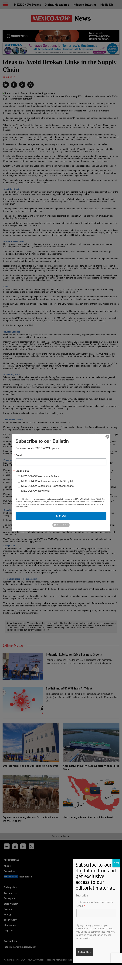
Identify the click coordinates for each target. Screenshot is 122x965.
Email (80, 906)
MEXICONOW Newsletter (35, 490)
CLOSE (116, 863)
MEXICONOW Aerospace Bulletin (40, 476)
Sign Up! (61, 515)
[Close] (107, 437)
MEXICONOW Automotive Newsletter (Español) (48, 486)
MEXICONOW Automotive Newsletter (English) (47, 481)
